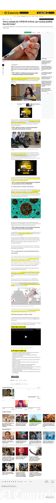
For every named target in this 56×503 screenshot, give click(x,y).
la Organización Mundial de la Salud (20, 155)
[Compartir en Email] (3, 73)
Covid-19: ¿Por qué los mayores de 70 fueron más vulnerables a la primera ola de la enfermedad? (48, 441)
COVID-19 (16, 380)
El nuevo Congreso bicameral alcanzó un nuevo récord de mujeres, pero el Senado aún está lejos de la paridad (46, 90)
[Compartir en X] (3, 71)
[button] (26, 337)
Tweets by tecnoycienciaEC (14, 377)
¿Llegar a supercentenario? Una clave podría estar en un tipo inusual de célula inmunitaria (21, 423)
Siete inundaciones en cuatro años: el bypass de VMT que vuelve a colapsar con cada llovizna (46, 77)
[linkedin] (13, 480)
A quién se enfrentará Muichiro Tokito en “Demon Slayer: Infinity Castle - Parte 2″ (8, 472)
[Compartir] (3, 65)
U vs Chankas (19, 16)
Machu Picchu (41, 16)
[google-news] (15, 480)
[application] (26, 336)
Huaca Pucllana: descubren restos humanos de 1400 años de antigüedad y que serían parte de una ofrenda (8, 424)
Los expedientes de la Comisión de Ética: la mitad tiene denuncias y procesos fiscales (46, 73)
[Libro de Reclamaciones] (52, 481)
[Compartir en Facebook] (3, 69)
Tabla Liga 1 (37, 16)
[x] (7, 480)
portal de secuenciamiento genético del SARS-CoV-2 (28, 282)
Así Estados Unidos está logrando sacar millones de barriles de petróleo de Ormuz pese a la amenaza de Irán (46, 62)
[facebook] (5, 480)
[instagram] (9, 480)
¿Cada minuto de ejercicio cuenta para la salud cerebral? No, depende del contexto (35, 423)
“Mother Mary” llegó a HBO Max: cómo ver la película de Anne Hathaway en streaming (21, 457)
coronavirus (24, 380)
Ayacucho (32, 16)
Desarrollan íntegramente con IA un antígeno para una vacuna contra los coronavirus (21, 441)
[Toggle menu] (2, 13)
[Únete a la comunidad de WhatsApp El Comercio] (28, 32)
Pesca (30, 16)
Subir (52, 485)
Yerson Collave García (15, 64)
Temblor (27, 16)
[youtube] (11, 480)
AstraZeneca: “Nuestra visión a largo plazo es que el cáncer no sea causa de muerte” (8, 441)
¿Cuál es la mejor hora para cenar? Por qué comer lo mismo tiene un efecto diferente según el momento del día (49, 424)
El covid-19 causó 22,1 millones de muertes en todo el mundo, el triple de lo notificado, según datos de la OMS (35, 442)
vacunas (21, 380)
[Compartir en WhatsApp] (3, 67)
